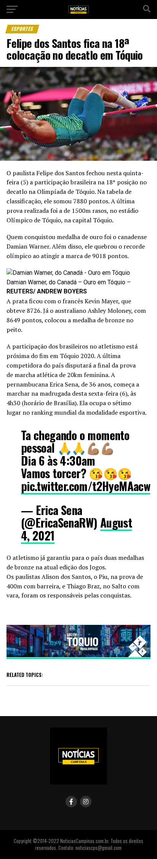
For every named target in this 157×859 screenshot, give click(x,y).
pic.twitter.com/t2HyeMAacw (85, 485)
